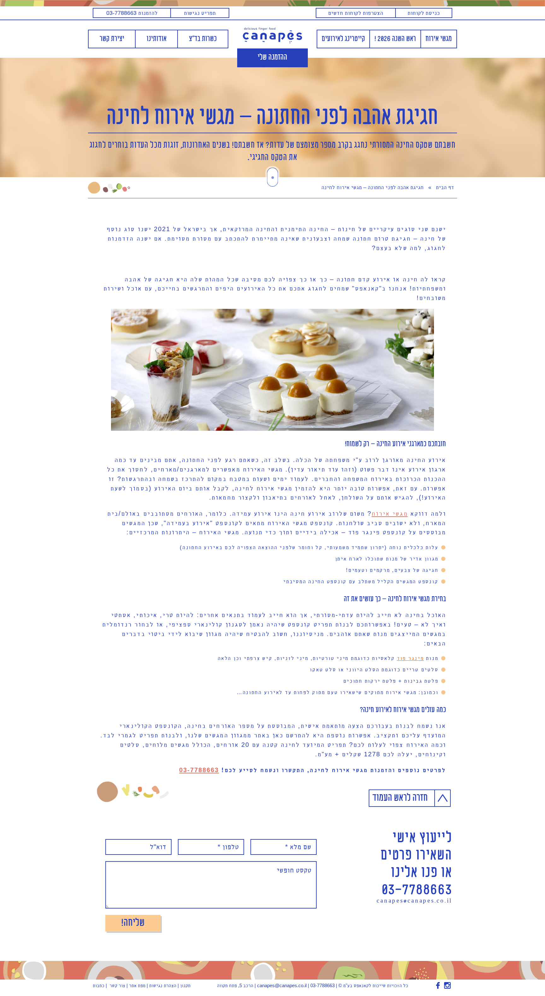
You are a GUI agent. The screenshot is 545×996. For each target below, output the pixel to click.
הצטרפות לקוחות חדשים (355, 12)
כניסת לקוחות (423, 12)
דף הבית (445, 187)
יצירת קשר (112, 39)
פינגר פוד (410, 658)
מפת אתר (137, 985)
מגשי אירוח (438, 39)
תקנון (185, 985)
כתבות (98, 985)
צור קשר (117, 985)
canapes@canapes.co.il (414, 901)
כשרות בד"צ (203, 39)
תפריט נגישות (200, 12)
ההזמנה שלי (272, 58)
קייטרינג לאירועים (343, 39)
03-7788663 (199, 769)
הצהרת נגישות (162, 985)
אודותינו (157, 39)
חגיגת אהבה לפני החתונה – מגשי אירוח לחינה (272, 117)
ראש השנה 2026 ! (395, 39)
